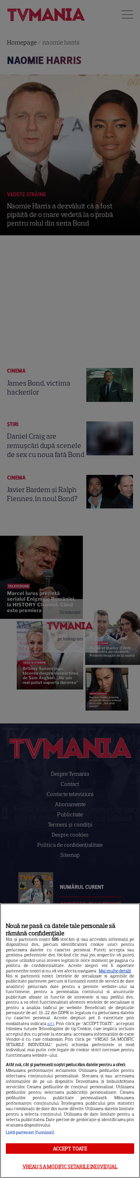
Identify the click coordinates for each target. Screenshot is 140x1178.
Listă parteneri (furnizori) (30, 1132)
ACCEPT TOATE (70, 1148)
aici (50, 1023)
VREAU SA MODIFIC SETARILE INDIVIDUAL (70, 1166)
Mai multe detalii (115, 971)
